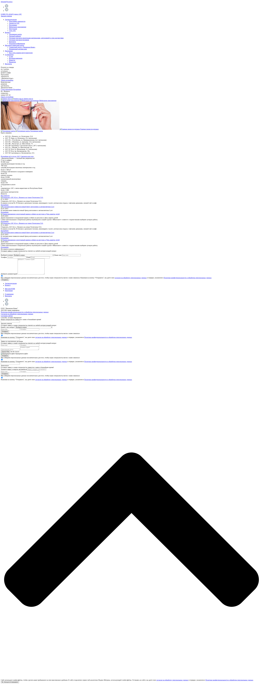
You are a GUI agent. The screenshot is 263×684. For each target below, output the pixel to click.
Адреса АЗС (17, 14)
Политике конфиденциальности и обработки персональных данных (188, 278)
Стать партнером (7, 89)
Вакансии (12, 62)
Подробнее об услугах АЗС (10, 156)
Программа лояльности (17, 21)
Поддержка (13, 25)
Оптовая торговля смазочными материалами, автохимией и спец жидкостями (36, 38)
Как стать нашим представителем (21, 53)
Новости (12, 60)
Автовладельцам (11, 283)
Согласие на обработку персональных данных (17, 314)
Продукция (13, 29)
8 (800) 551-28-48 (7, 14)
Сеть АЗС (12, 30)
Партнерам (9, 51)
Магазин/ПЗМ (10, 289)
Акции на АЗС (14, 23)
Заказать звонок (6, 16)
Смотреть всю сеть (27, 156)
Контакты (12, 42)
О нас (11, 56)
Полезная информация (17, 43)
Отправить (5, 280)
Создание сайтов (7, 316)
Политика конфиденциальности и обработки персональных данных (25, 312)
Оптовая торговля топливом (19, 40)
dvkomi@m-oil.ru (6, 2)
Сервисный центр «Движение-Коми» (22, 47)
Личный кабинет (15, 36)
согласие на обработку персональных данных (131, 278)
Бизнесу (8, 32)
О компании (9, 54)
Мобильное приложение (17, 27)
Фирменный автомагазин (18, 49)
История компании (15, 58)
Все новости (5, 195)
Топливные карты (15, 34)
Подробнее (17, 89)
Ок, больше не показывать (10, 682)
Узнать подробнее (7, 80)
